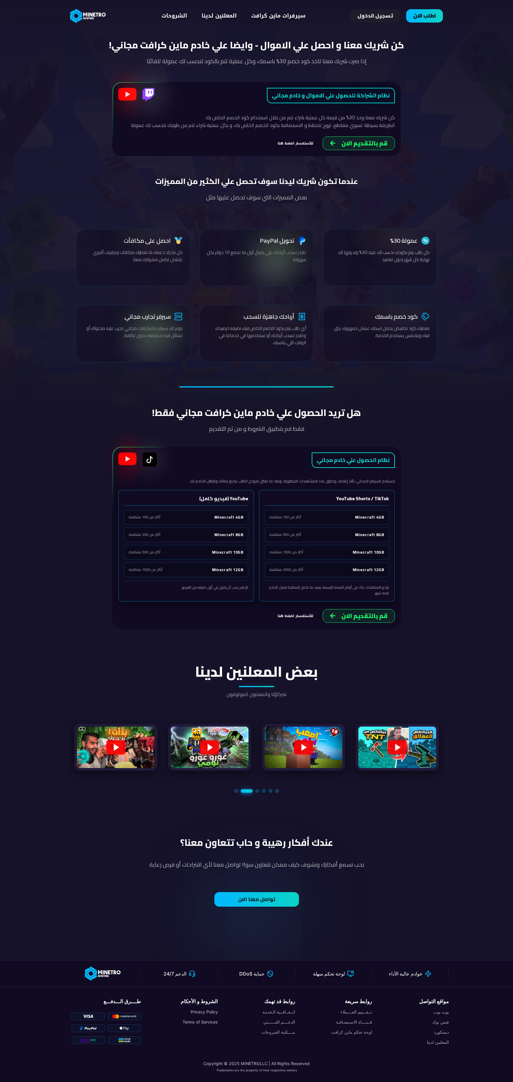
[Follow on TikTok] (149, 459)
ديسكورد (441, 1032)
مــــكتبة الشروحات (278, 1032)
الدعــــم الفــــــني (279, 1021)
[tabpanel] (116, 747)
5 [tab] (270, 791)
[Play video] (127, 94)
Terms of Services (200, 1021)
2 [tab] (242, 791)
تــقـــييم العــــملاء (356, 1011)
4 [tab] (264, 791)
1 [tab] (236, 791)
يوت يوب (441, 1011)
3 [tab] (253, 791)
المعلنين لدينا (438, 1042)
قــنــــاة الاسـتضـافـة (354, 1021)
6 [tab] (277, 791)
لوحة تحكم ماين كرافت (351, 1032)
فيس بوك (440, 1021)
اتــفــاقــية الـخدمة (278, 1011)
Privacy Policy (204, 1011)
